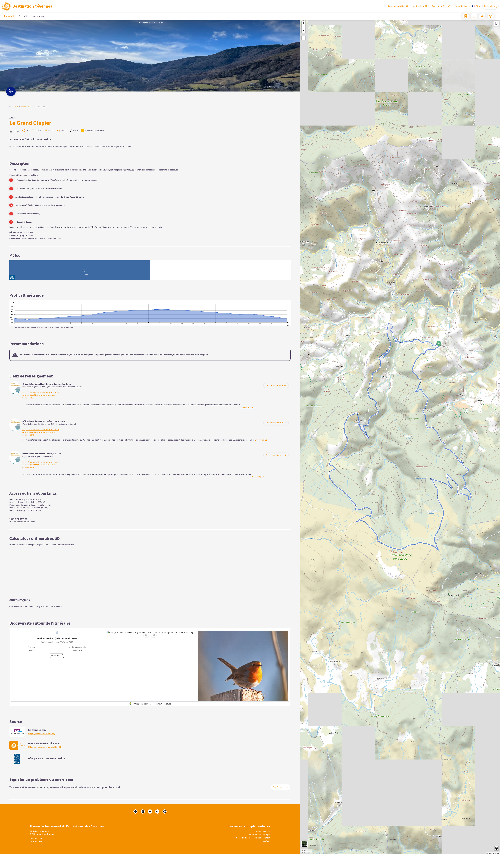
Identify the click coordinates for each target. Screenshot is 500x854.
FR (477, 6)
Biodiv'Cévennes (263, 831)
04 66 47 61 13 (28, 397)
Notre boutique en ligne (259, 834)
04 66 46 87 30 (28, 467)
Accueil (15, 107)
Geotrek (266, 841)
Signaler (280, 787)
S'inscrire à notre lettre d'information (253, 837)
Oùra (59, 606)
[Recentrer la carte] (303, 38)
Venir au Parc (418, 6)
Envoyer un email (37, 841)
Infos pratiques (38, 16)
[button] (303, 31)
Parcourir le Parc (439, 6)
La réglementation (396, 6)
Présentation (10, 16)
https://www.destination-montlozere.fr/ (40, 392)
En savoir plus (460, 6)
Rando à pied (26, 107)
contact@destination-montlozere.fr (38, 395)
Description (24, 16)
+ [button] (303, 23)
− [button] (303, 26)
